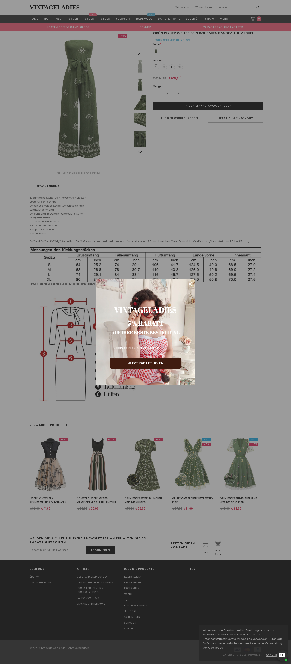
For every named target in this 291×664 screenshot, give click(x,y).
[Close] (190, 284)
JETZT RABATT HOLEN (145, 363)
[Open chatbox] (282, 655)
